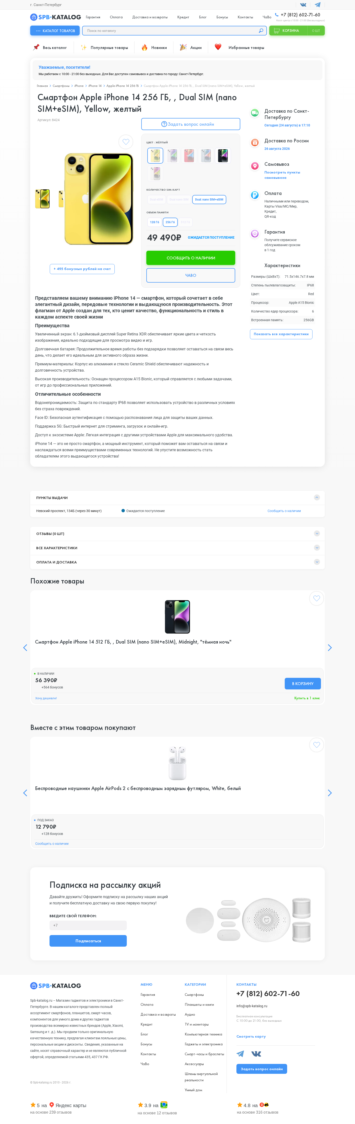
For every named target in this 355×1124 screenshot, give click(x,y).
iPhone (79, 86)
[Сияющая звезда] (155, 173)
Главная (42, 86)
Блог (202, 17)
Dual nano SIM (179, 199)
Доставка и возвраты (150, 17)
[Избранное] (126, 143)
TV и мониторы (197, 1024)
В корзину (302, 683)
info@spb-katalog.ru (251, 1006)
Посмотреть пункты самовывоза (282, 175)
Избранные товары (246, 47)
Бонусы (222, 17)
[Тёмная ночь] (223, 156)
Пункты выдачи (52, 497)
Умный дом (193, 1089)
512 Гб (185, 222)
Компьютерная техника (203, 1034)
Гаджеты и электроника (204, 1044)
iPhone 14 (95, 86)
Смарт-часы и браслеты (204, 1053)
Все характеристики (56, 547)
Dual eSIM (156, 199)
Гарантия (93, 17)
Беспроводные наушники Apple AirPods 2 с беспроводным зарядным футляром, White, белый (138, 788)
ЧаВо (267, 17)
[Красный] (189, 156)
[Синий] (206, 156)
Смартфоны (61, 86)
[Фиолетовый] (172, 156)
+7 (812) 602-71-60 (300, 15)
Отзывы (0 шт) (50, 533)
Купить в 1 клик (307, 698)
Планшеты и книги (199, 1004)
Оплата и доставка (56, 562)
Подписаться (88, 941)
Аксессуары (194, 1063)
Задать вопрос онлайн (191, 124)
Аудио (190, 1014)
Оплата (116, 17)
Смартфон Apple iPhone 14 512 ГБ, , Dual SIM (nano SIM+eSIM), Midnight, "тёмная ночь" (133, 641)
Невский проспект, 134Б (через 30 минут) (69, 511)
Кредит (183, 17)
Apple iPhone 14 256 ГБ (122, 86)
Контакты (245, 17)
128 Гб (154, 222)
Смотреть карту (251, 1036)
